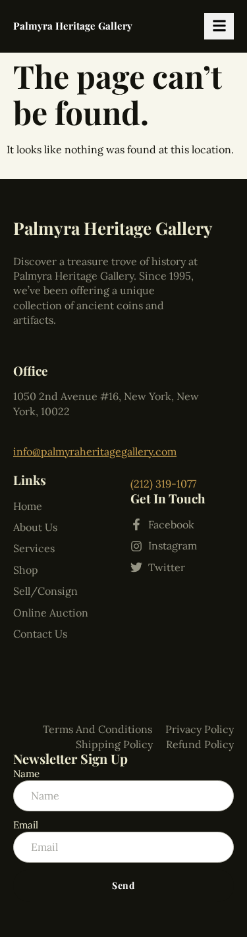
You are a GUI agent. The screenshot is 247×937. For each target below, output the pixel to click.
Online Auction (50, 612)
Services (34, 548)
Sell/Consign (45, 590)
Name (26, 773)
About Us (35, 527)
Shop (25, 569)
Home (27, 506)
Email (25, 825)
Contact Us (40, 633)
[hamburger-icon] (219, 26)
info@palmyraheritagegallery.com (95, 451)
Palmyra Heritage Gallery (72, 25)
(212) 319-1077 (163, 483)
